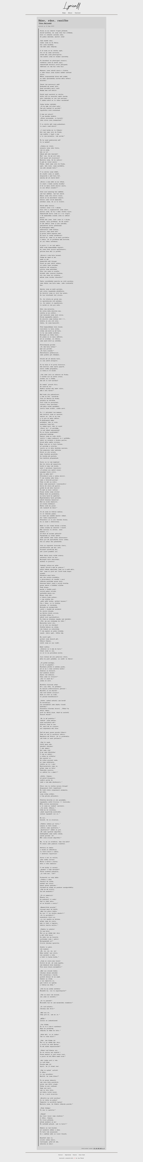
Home (64, 13)
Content (78, 13)
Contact (60, 1154)
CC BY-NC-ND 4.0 (99, 1148)
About (70, 13)
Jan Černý (81, 1158)
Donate (75, 1154)
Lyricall (71, 5)
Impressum (68, 1154)
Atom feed (82, 1154)
